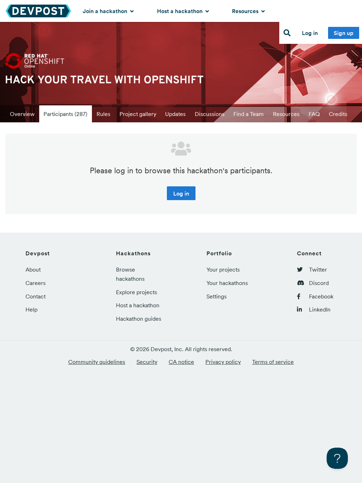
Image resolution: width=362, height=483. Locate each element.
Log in (310, 32)
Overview (22, 113)
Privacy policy (223, 361)
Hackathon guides (138, 318)
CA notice (181, 361)
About (33, 269)
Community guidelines (96, 361)
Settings (216, 296)
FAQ (314, 113)
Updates (175, 113)
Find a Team (248, 113)
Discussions (209, 113)
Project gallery (137, 113)
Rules (103, 113)
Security (146, 361)
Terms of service (273, 361)
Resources (246, 10)
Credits (338, 113)
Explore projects (136, 292)
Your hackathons (227, 282)
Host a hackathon (180, 10)
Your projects (223, 269)
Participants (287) (65, 113)
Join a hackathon (106, 10)
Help (31, 309)
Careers (35, 282)
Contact (35, 296)
